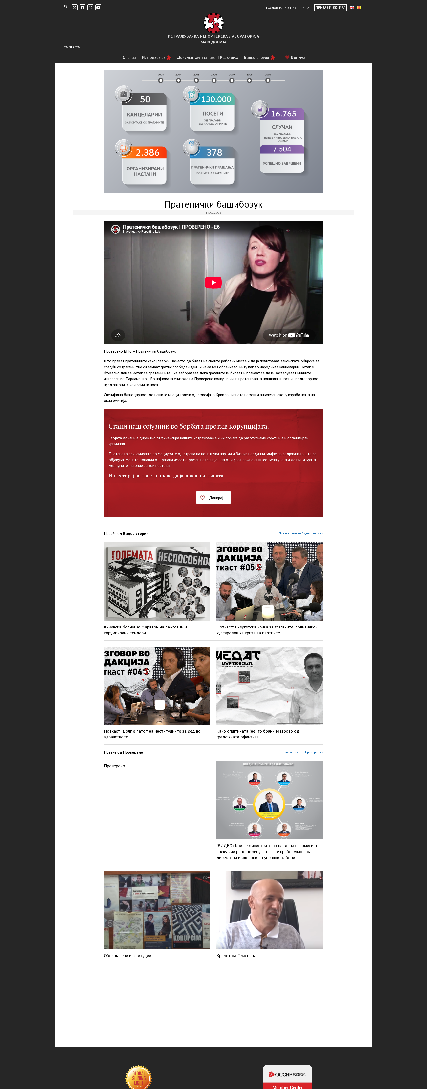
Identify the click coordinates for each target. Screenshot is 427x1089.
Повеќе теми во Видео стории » (301, 533)
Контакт (291, 8)
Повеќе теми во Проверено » (302, 752)
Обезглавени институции (127, 955)
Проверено (114, 766)
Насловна (274, 8)
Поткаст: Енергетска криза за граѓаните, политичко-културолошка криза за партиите (266, 630)
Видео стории (256, 57)
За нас (306, 8)
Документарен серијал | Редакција (207, 57)
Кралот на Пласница (236, 955)
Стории (129, 57)
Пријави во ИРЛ (330, 7)
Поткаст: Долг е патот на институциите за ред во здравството (152, 734)
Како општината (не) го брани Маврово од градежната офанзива (257, 734)
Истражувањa (154, 57)
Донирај (297, 57)
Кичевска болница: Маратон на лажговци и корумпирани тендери (145, 630)
